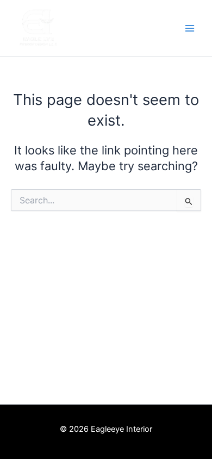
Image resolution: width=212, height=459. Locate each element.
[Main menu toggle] (189, 28)
